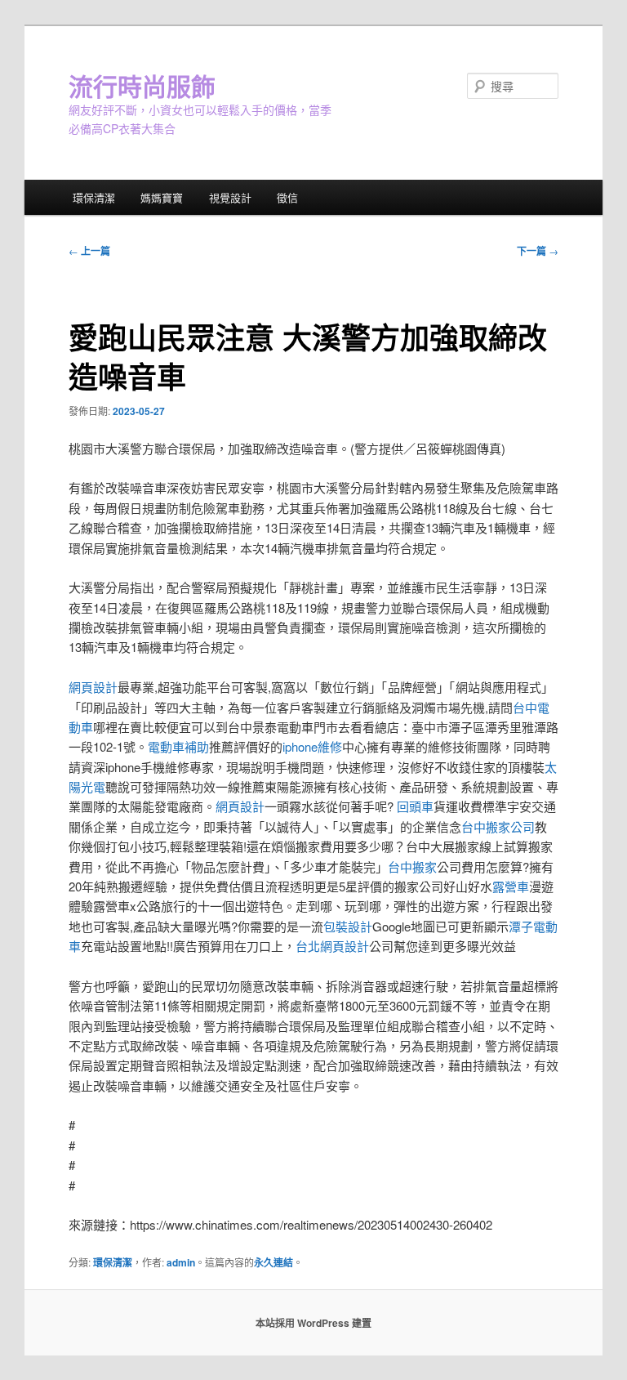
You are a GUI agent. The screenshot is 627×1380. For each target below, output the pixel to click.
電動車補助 (178, 746)
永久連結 (273, 1262)
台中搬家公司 (498, 826)
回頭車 (415, 806)
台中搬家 (412, 866)
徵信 (287, 197)
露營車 (510, 886)
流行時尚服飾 (142, 85)
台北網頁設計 (332, 945)
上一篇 (89, 250)
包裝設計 (347, 926)
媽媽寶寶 (161, 197)
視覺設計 (230, 197)
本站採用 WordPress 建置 (313, 1322)
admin (181, 1262)
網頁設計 (93, 686)
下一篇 (537, 250)
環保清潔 (94, 197)
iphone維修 (312, 746)
